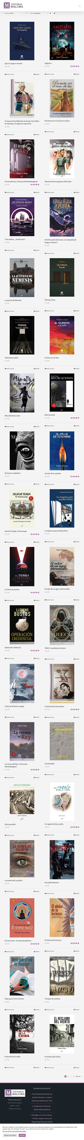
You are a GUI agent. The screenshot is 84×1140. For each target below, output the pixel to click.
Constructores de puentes (54, 706)
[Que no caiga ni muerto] (22, 41)
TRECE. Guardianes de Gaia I (55, 648)
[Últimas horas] (62, 277)
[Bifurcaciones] (62, 392)
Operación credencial (13, 648)
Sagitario (48, 63)
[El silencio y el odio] (62, 335)
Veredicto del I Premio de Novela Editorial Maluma (42, 1107)
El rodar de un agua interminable (57, 589)
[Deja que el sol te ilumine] (22, 976)
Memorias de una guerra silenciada (58, 182)
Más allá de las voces (12, 416)
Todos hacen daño (11, 358)
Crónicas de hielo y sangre (14, 706)
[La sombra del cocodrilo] (22, 858)
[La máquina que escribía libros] (62, 508)
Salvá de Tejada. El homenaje (16, 531)
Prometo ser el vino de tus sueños (57, 121)
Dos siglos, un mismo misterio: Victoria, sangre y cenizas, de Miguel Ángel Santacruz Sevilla (42, 1118)
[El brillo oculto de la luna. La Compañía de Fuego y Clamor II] (62, 217)
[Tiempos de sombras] (62, 976)
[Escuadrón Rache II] (62, 859)
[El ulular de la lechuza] (62, 917)
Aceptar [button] (22, 1135)
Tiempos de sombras (52, 999)
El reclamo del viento (52, 1057)
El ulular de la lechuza (53, 940)
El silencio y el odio (52, 358)
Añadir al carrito (10, 74)
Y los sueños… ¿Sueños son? (15, 239)
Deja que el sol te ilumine (14, 999)
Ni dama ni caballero (12, 473)
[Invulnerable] (62, 741)
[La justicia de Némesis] (22, 277)
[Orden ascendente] (26, 13)
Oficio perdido (10, 824)
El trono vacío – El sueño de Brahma (18, 941)
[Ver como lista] (54, 13)
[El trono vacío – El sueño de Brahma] (22, 917)
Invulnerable (49, 764)
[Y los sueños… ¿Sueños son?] (22, 216)
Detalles (37, 74)
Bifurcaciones (50, 415)
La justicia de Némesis (13, 300)
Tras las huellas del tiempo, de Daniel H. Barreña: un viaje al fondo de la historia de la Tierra (42, 1097)
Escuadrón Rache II (52, 883)
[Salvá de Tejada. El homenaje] (22, 508)
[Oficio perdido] (22, 801)
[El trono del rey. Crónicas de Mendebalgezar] (22, 158)
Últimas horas (50, 300)
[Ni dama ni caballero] (22, 450)
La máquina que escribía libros (56, 531)
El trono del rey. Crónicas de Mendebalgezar (21, 182)
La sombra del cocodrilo (13, 881)
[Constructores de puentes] (62, 683)
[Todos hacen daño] (22, 335)
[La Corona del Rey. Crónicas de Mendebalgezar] (22, 741)
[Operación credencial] (22, 624)
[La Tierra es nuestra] (22, 566)
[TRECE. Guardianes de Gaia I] (62, 625)
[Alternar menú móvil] (80, 6)
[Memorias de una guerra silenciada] (62, 158)
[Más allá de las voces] (22, 392)
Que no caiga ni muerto (13, 63)
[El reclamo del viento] (62, 1033)
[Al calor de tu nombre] (62, 450)
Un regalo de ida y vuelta (54, 824)
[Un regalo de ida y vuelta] (62, 801)
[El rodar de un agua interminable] (62, 566)
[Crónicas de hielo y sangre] (22, 683)
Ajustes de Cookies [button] (10, 1135)
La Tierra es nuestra (12, 590)
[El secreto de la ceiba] (22, 1033)
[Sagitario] (62, 41)
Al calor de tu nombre (53, 473)
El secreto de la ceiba (12, 1057)
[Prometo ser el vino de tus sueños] (62, 98)
